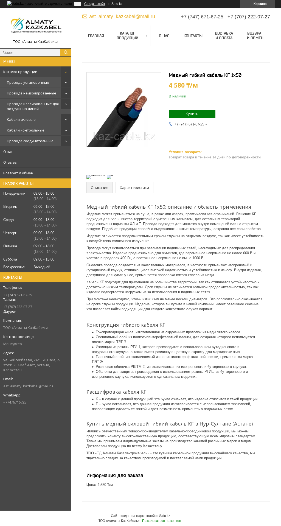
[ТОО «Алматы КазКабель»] (35, 25)
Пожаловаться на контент (162, 521)
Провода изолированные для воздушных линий (33, 106)
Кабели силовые (21, 119)
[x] (110, 175)
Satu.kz (164, 516)
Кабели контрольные (25, 130)
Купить (192, 113)
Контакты (193, 35)
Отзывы (10, 162)
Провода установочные (28, 82)
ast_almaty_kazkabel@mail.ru (28, 386)
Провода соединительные (30, 140)
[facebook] (95, 175)
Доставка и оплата (224, 35)
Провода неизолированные (31, 93)
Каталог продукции (20, 71)
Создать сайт (94, 4)
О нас (8, 151)
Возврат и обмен (18, 172)
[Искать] (65, 52)
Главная (96, 35)
